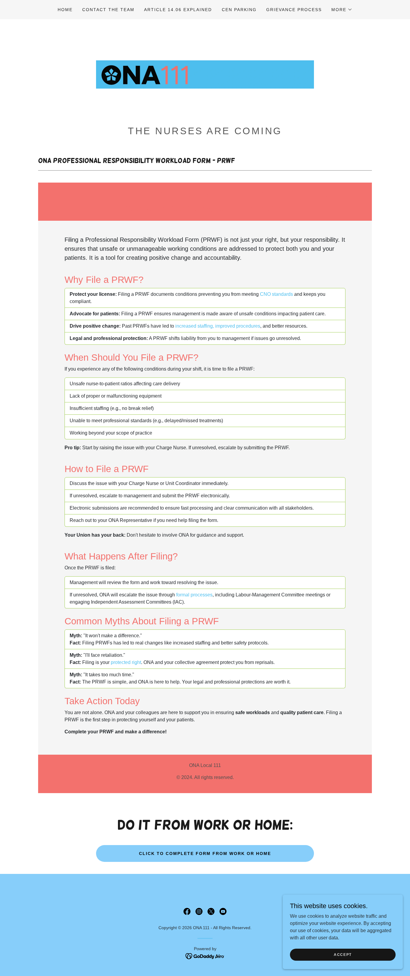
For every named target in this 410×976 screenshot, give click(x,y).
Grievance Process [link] (294, 9)
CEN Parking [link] (239, 9)
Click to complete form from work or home (205, 853)
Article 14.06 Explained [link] (178, 9)
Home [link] (65, 9)
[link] (205, 74)
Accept (343, 954)
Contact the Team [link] (108, 9)
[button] (341, 9)
